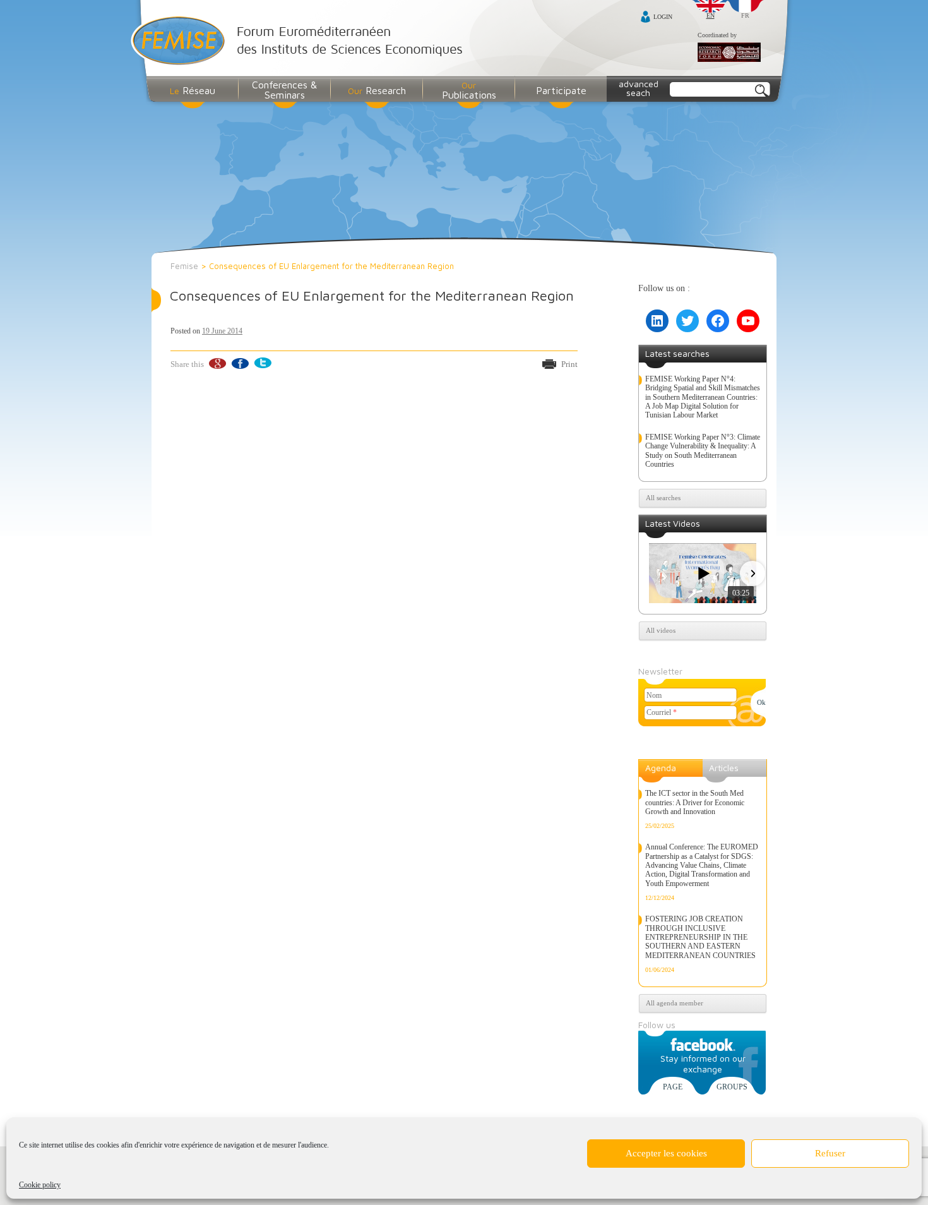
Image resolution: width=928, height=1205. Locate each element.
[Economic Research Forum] (729, 53)
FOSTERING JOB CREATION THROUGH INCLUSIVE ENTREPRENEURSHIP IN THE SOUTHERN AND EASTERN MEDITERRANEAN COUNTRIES (700, 937)
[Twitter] (262, 363)
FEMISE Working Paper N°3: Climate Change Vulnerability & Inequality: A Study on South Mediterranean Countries (702, 451)
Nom (654, 695)
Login (662, 16)
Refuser (830, 1153)
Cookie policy (40, 1184)
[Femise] (299, 42)
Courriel (661, 712)
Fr (745, 15)
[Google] (217, 363)
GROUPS (732, 1086)
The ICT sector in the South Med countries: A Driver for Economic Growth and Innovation (694, 802)
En (710, 15)
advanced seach (638, 88)
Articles (724, 767)
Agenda (660, 767)
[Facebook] (239, 363)
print (569, 364)
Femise (184, 266)
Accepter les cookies (666, 1153)
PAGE (672, 1086)
